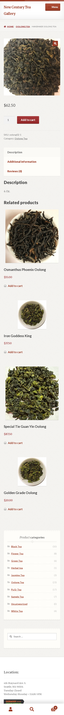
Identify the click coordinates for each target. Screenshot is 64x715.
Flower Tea (17, 553)
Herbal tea (17, 568)
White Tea (17, 611)
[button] (55, 43)
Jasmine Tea (17, 575)
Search (32, 709)
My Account (10, 709)
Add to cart (28, 119)
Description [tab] (14, 152)
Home (10, 26)
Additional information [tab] (21, 161)
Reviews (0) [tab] (14, 171)
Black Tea (16, 546)
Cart (49, 706)
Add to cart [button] (15, 286)
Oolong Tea (23, 26)
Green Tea (16, 560)
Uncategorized (19, 604)
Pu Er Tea (16, 589)
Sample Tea (17, 596)
